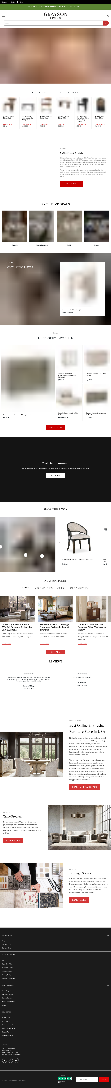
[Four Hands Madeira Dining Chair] (82, 284)
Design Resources (8, 985)
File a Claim (6, 1017)
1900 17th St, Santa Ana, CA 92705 (11, 1055)
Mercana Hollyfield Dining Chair (46, 117)
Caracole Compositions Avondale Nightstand (16, 415)
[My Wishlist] (102, 16)
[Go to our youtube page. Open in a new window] (16, 1060)
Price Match (6, 1021)
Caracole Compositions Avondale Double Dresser (96, 414)
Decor (21, 2)
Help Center (6, 1012)
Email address (82, 1079)
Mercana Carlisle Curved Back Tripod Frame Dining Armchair (83, 118)
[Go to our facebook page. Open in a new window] (4, 1060)
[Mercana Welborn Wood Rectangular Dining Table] (28, 105)
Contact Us (5, 1032)
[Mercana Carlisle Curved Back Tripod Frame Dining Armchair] (82, 105)
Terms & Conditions (8, 978)
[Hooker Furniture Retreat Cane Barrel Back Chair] (78, 539)
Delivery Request (7, 1025)
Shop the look (38, 92)
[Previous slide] (59, 542)
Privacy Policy (6, 975)
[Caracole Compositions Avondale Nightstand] (28, 378)
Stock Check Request (8, 1001)
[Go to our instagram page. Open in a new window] (10, 1060)
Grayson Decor (6, 948)
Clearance (74, 92)
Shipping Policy (7, 971)
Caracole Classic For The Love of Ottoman (96, 374)
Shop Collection (55, 428)
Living (13, 2)
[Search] (106, 23)
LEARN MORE (13, 840)
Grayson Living (7, 941)
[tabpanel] (55, 625)
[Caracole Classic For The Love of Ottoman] (97, 358)
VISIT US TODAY (56, 475)
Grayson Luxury (7, 944)
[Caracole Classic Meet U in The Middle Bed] (69, 397)
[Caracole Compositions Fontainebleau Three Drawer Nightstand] (69, 358)
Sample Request (7, 998)
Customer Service (8, 955)
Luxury (4, 2)
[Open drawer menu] (3, 15)
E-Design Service (7, 994)
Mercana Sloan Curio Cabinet (99, 117)
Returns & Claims (7, 967)
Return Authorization (8, 1028)
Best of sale (57, 92)
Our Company (7, 935)
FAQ (3, 960)
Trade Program (6, 991)
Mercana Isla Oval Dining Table (63, 117)
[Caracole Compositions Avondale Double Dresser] (97, 397)
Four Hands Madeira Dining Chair (72, 310)
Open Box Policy (7, 964)
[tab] (25, 588)
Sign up (104, 1079)
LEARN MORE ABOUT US (84, 787)
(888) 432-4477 (11, 1048)
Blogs (4, 1005)
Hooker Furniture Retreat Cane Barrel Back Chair (77, 559)
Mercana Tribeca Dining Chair (8, 117)
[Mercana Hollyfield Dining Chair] (46, 105)
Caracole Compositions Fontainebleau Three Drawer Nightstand (67, 375)
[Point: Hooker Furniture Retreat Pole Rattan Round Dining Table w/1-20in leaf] (42, 556)
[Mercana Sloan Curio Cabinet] (101, 105)
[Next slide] (106, 542)
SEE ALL (55, 652)
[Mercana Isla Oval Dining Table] (64, 105)
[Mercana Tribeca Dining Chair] (9, 105)
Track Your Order (7, 1035)
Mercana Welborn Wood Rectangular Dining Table (27, 118)
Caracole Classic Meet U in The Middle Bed (68, 414)
